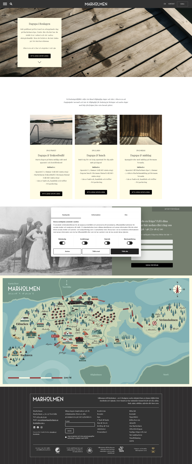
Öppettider (133, 417)
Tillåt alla (125, 251)
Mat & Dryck (102, 423)
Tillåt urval (96, 251)
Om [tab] (126, 215)
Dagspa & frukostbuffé (51, 155)
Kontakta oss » (39, 423)
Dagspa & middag (140, 155)
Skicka (69, 431)
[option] (165, 4)
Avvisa (67, 251)
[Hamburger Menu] (5, 4)
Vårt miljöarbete (135, 435)
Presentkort (102, 432)
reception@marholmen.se (48, 420)
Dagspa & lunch (96, 155)
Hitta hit (132, 411)
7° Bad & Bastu (103, 420)
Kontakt (171, 4)
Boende (100, 414)
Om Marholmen (135, 426)
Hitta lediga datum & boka (51, 194)
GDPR (86, 438)
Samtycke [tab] (66, 215)
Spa (98, 417)
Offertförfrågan (135, 429)
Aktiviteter (101, 429)
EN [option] (165, 4)
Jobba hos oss (134, 420)
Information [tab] (96, 215)
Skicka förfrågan (152, 265)
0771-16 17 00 (41, 417)
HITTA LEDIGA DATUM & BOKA (39, 56)
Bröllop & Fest (103, 426)
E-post (67, 421)
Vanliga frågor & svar (138, 432)
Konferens (101, 411)
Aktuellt (132, 423)
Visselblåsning (135, 438)
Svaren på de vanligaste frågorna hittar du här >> (152, 234)
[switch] (85, 243)
